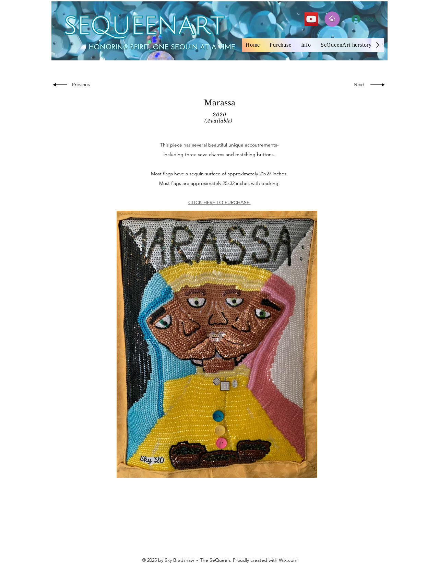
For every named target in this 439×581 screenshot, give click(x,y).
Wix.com (288, 560)
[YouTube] (311, 19)
